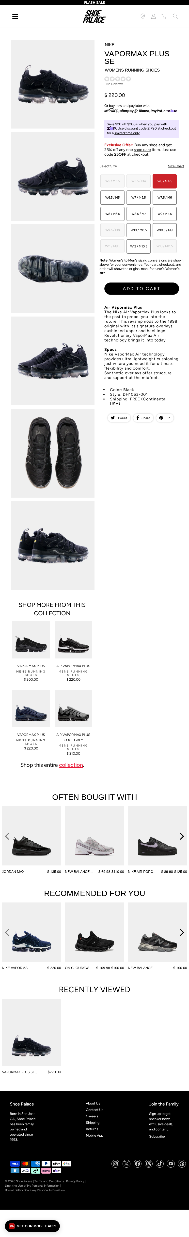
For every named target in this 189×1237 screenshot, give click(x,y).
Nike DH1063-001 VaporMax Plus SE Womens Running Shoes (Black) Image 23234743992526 (53, 413)
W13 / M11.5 (165, 246)
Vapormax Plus (31, 666)
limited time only (127, 133)
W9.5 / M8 (112, 230)
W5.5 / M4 (138, 181)
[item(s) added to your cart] (164, 16)
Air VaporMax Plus (73, 666)
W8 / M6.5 (112, 214)
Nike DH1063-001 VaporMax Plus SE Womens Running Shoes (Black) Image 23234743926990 (53, 228)
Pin (168, 418)
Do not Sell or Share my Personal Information (35, 1190)
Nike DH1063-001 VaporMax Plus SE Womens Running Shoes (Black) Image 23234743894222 (53, 136)
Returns (92, 1129)
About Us (93, 1103)
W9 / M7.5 (165, 214)
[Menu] (15, 16)
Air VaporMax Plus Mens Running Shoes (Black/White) (73, 627)
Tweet (122, 418)
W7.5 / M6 (165, 197)
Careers (92, 1116)
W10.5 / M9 (165, 230)
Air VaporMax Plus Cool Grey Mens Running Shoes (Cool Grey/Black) (72, 698)
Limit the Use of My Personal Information (32, 1185)
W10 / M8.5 (139, 230)
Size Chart (176, 166)
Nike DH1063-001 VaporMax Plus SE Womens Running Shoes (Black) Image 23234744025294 (53, 505)
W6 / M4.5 (165, 181)
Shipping (92, 1123)
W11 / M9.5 (112, 246)
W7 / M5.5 (138, 197)
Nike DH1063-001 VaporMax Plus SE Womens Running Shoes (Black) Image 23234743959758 (53, 321)
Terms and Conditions (49, 1181)
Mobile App (94, 1135)
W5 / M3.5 (112, 181)
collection (71, 765)
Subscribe (157, 1136)
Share (146, 418)
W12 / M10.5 (138, 246)
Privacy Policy (75, 1181)
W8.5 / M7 (138, 214)
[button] (32, 1226)
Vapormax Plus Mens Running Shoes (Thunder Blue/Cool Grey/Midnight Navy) (28, 698)
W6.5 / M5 (112, 197)
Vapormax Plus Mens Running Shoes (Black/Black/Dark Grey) (30, 627)
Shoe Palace (24, 1181)
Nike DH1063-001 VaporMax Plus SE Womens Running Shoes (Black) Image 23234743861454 (53, 44)
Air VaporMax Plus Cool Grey (73, 737)
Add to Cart (142, 288)
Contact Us (94, 1110)
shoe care (142, 149)
